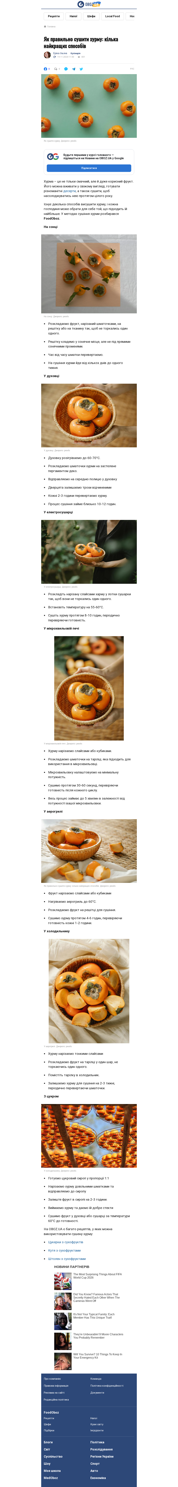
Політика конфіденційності (106, 1385)
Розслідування (101, 1449)
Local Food (112, 16)
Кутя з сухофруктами (64, 1250)
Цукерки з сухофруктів (65, 1242)
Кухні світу (96, 1424)
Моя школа (52, 1471)
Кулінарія (75, 53)
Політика (97, 1442)
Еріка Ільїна (60, 53)
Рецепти (54, 16)
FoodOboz (51, 1412)
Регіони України (102, 1456)
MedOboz (51, 1478)
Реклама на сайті (54, 1392)
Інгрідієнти (96, 1430)
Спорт (95, 1463)
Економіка (98, 1478)
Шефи (91, 16)
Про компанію (52, 1378)
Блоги (48, 1442)
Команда (95, 1378)
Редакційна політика (56, 1399)
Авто (94, 1471)
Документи (97, 1392)
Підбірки (49, 1430)
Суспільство (53, 1456)
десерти (69, 191)
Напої (73, 16)
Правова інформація (56, 1385)
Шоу (47, 1463)
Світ (47, 1449)
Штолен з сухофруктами (67, 1259)
